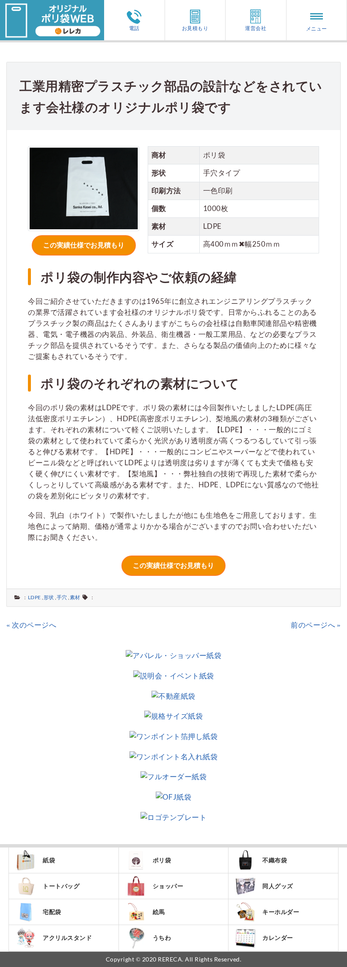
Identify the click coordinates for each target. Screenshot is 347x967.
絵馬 (159, 911)
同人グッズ (277, 885)
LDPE (34, 597)
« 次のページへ (31, 624)
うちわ (162, 937)
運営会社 (255, 28)
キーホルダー (280, 911)
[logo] (52, 5)
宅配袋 (52, 911)
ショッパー (168, 885)
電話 (134, 28)
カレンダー (277, 937)
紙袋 (49, 860)
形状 (49, 597)
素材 (75, 597)
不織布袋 (274, 860)
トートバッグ (61, 885)
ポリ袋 (162, 860)
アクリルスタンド (67, 937)
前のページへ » (316, 624)
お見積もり (195, 28)
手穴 (62, 597)
